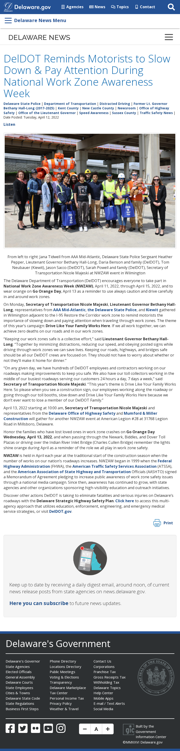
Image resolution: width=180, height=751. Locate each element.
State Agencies (18, 666)
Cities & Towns (18, 692)
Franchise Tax (105, 671)
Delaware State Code (23, 698)
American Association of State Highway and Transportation (74, 471)
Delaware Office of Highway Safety (82, 413)
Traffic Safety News (156, 113)
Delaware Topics (107, 687)
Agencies (74, 6)
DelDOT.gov (60, 511)
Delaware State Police (22, 103)
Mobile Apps (103, 698)
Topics (122, 6)
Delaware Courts (19, 682)
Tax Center (59, 692)
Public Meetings (62, 671)
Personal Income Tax (67, 698)
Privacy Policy (61, 703)
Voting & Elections (64, 677)
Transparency (61, 682)
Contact (147, 6)
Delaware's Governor (23, 661)
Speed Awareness (94, 113)
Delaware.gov (151, 742)
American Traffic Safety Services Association (114, 466)
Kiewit (152, 309)
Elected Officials (19, 671)
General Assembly (20, 677)
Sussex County (124, 113)
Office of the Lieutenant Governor (47, 113)
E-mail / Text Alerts (109, 703)
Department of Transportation (70, 103)
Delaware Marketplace (68, 687)
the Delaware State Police (112, 309)
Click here (124, 500)
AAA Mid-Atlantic (69, 309)
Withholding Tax (106, 682)
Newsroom (127, 108)
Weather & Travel (64, 708)
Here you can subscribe (38, 603)
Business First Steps (22, 708)
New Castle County (98, 108)
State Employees (19, 687)
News (99, 6)
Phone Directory (63, 661)
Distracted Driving (115, 103)
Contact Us (102, 661)
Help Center (103, 692)
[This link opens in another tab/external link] (8, 6)
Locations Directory (65, 666)
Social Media (103, 708)
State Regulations (20, 703)
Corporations (104, 666)
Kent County (68, 108)
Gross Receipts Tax (110, 677)
